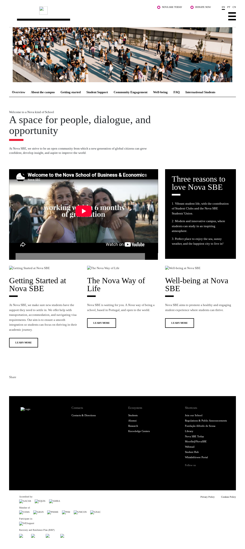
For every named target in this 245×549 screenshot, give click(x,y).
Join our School (193, 415)
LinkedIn (27, 386)
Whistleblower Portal (196, 457)
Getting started (71, 92)
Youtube (219, 472)
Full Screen (154, 256)
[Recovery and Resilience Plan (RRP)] (36, 535)
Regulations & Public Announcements (206, 420)
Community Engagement (130, 92)
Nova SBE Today (172, 7)
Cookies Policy (228, 497)
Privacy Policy (207, 497)
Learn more (23, 342)
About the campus (43, 92)
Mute (148, 256)
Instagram (203, 472)
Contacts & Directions (84, 415)
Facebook (12, 386)
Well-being (160, 92)
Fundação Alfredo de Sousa (200, 425)
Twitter (20, 386)
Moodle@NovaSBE (196, 441)
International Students (200, 92)
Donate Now (203, 7)
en (223, 7)
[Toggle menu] (232, 16)
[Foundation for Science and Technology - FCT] (23, 535)
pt (228, 7)
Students (133, 415)
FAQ (176, 92)
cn (234, 7)
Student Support (97, 92)
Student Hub (192, 452)
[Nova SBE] (103, 15)
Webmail (190, 446)
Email (35, 386)
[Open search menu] (219, 16)
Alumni (132, 420)
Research (133, 425)
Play (12, 256)
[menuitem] (18, 92)
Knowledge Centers (139, 431)
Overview (18, 92)
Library (189, 431)
